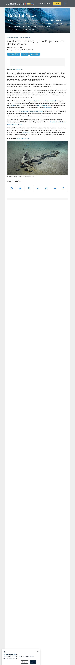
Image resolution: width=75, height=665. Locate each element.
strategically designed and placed (32, 111)
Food (34, 24)
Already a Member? (45, 3)
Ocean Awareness (46, 27)
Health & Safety (45, 24)
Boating (11, 20)
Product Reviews (28, 30)
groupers (12, 105)
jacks (19, 105)
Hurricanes (58, 24)
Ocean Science (13, 30)
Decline (24, 662)
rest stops (47, 108)
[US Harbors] (20, 3)
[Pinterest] (29, 188)
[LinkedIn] (37, 188)
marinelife (34, 54)
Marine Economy (14, 27)
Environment (56, 20)
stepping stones (42, 105)
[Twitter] (20, 188)
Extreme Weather (14, 24)
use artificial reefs (35, 101)
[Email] (54, 188)
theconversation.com (16, 69)
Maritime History (29, 27)
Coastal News (34, 20)
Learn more (13, 658)
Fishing (26, 24)
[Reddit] (46, 188)
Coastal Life (21, 20)
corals (25, 54)
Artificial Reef (13, 54)
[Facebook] (11, 188)
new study (26, 132)
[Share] (63, 188)
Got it (32, 662)
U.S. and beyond (50, 101)
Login (57, 3)
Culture (45, 20)
